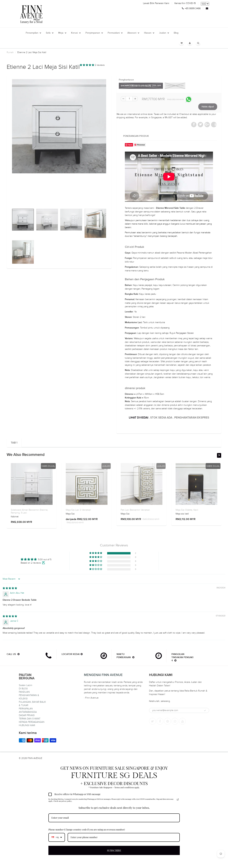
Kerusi (74, 33)
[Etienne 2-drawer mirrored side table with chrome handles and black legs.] (59, 126)
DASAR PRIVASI (27, 715)
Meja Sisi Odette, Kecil (187, 509)
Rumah (10, 52)
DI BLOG (23, 688)
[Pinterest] (167, 721)
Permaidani (114, 33)
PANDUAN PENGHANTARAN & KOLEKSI (29, 695)
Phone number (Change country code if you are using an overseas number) (86, 829)
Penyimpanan (92, 33)
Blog (176, 33)
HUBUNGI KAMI (27, 725)
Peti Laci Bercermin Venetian (135, 509)
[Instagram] (175, 721)
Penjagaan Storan (185, 333)
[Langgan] (205, 710)
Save (215, 124)
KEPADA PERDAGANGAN (31, 722)
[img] (10, 588)
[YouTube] (182, 721)
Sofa (48, 33)
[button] (87, 65)
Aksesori (131, 33)
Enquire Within (174, 86)
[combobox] (56, 837)
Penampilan (32, 33)
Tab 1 (14, 442)
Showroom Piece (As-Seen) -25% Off (141, 86)
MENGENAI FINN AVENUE (103, 675)
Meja (60, 33)
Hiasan (147, 33)
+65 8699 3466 (193, 8)
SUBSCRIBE (114, 850)
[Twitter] (152, 721)
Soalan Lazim (25, 685)
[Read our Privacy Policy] (178, 800)
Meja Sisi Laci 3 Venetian (78, 509)
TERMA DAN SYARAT (29, 718)
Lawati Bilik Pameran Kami (156, 3)
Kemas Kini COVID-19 (185, 3)
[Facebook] (160, 721)
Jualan (162, 33)
